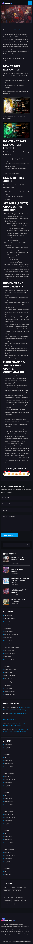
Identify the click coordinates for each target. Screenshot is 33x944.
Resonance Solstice (10, 669)
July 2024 (7, 824)
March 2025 (8, 798)
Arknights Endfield (9, 619)
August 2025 (8, 783)
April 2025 (7, 795)
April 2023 (7, 871)
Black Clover (8, 628)
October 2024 (8, 814)
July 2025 (7, 786)
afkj (5, 887)
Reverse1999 (7, 900)
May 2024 (7, 830)
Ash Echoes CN (17, 890)
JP (4, 897)
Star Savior (7, 685)
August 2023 (8, 859)
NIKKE (6, 663)
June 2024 (7, 827)
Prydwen (7, 666)
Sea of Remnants (9, 676)
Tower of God (8, 688)
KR (8, 897)
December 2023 (9, 846)
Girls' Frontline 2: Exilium (11, 647)
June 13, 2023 (12, 26)
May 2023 (7, 868)
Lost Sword (7, 657)
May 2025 (7, 792)
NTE (12, 897)
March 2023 (8, 874)
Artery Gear (8, 622)
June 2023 (7, 865)
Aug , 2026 (15, 563)
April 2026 (7, 757)
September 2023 (9, 855)
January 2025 (8, 805)
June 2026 (7, 751)
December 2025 (9, 770)
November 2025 (9, 773)
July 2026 (7, 748)
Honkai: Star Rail (9, 650)
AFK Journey (8, 615)
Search (28, 545)
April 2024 (7, 833)
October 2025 (8, 776)
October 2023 (8, 852)
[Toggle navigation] (30, 3)
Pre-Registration (20, 897)
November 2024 (9, 811)
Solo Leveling (8, 682)
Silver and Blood (9, 679)
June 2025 (7, 789)
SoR (17, 904)
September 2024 (9, 817)
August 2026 (8, 745)
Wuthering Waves (9, 691)
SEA (25, 900)
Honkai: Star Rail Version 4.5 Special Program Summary (20, 580)
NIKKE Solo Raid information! (18, 713)
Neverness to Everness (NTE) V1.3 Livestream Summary (19, 590)
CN (19, 894)
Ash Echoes (7, 625)
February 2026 (8, 764)
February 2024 (8, 840)
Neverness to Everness (11, 660)
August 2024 (8, 821)
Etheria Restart (9, 641)
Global (24, 894)
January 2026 (8, 767)
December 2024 (9, 808)
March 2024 (8, 836)
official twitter (17, 30)
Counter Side (8, 638)
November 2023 (9, 849)
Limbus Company (23, 26)
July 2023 (7, 862)
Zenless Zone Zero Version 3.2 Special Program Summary (17, 559)
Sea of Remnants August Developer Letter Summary (19, 569)
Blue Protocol (8, 631)
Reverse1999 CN (17, 900)
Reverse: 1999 (8, 672)
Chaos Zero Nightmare (11, 634)
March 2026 (8, 760)
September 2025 (9, 779)
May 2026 (7, 754)
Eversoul (7, 644)
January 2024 (8, 843)
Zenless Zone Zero (9, 695)
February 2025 (8, 802)
